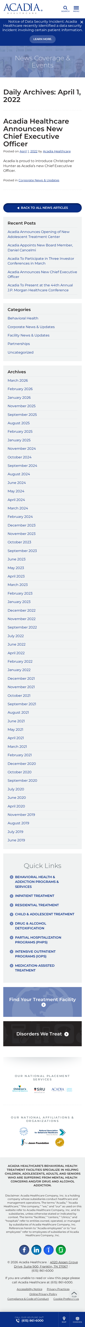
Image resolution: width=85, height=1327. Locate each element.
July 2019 (15, 832)
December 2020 (22, 764)
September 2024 (22, 466)
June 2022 (17, 644)
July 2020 (16, 789)
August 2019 (18, 823)
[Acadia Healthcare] (22, 8)
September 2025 (22, 415)
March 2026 (18, 380)
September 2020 (22, 780)
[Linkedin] (36, 1250)
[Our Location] (64, 1319)
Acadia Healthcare (57, 151)
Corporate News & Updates (39, 180)
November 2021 (21, 687)
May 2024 (16, 491)
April (23, 151)
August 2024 (19, 474)
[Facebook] (24, 1250)
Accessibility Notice (29, 1289)
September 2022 (22, 627)
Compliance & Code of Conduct (28, 1298)
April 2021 (16, 738)
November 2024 (22, 449)
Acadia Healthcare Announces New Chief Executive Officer (36, 132)
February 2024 (20, 517)
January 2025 (19, 440)
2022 (33, 151)
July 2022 (16, 636)
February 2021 (20, 755)
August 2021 (18, 712)
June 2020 (17, 798)
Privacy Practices (58, 1289)
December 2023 (22, 525)
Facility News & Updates (28, 335)
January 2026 (19, 398)
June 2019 (16, 840)
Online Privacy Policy (43, 1294)
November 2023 (22, 534)
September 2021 (22, 704)
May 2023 (16, 568)
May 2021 (15, 729)
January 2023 (19, 602)
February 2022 (20, 661)
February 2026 (20, 389)
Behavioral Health (23, 318)
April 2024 (16, 500)
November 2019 (21, 815)
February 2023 (20, 593)
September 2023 (22, 551)
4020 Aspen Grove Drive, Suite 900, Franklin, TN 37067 (46, 1264)
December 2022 (22, 610)
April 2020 (16, 806)
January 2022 (19, 670)
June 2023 (17, 559)
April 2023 (16, 576)
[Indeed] (48, 1250)
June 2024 (17, 483)
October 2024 (20, 457)
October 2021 (19, 696)
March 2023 (18, 585)
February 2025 (20, 431)
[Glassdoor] (60, 1250)
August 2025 (19, 423)
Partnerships (19, 344)
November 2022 (22, 619)
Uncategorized (21, 352)
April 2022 (16, 653)
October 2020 (20, 772)
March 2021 (17, 747)
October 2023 (19, 542)
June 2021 (16, 721)
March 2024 (18, 508)
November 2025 (22, 406)
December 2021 (21, 678)
